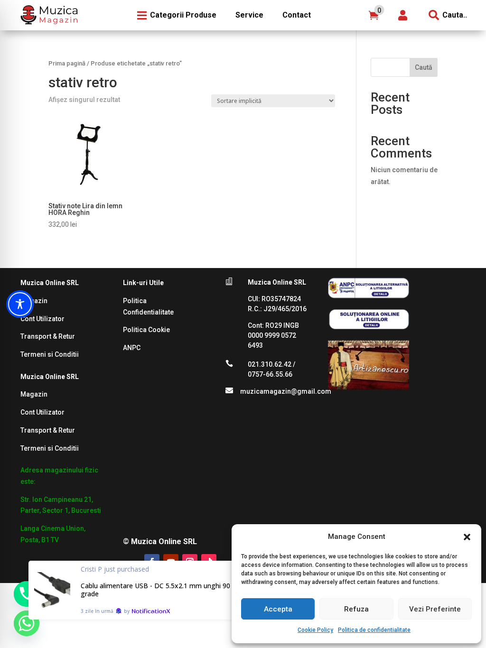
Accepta (278, 609)
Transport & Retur (47, 336)
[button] (467, 537)
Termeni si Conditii (49, 354)
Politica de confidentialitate (374, 630)
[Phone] (26, 594)
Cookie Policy (315, 630)
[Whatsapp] (26, 623)
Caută (423, 67)
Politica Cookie (146, 329)
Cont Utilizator (42, 319)
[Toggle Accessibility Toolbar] (20, 304)
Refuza (356, 609)
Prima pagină (66, 63)
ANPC (131, 348)
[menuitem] (47, 15)
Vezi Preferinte (435, 609)
